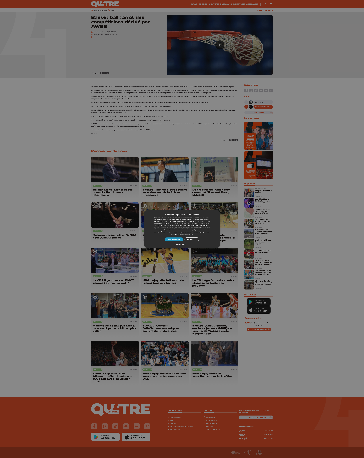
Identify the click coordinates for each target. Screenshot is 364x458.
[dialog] (182, 229)
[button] (182, 244)
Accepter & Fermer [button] (174, 239)
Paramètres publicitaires (161, 233)
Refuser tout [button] (191, 239)
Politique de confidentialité (185, 234)
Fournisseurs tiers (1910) (167, 225)
